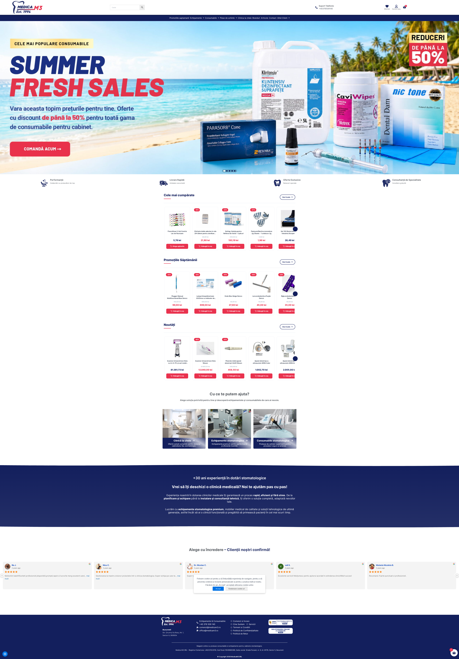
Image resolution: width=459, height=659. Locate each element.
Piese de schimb (227, 18)
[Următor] (295, 229)
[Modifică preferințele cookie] (5, 654)
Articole (264, 18)
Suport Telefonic (326, 6)
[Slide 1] (224, 171)
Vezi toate (286, 197)
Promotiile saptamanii (179, 18)
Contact (272, 18)
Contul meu (396, 9)
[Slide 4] (232, 171)
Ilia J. (14, 565)
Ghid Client (282, 18)
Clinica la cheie (244, 18)
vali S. (287, 565)
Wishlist (387, 9)
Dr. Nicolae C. (200, 565)
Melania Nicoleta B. (385, 565)
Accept (218, 589)
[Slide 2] (227, 171)
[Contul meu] (396, 6)
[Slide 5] (234, 171)
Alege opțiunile (178, 246)
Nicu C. (106, 565)
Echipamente (196, 18)
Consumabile (211, 18)
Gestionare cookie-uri (236, 589)
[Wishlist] (387, 6)
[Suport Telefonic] (316, 7)
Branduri (256, 18)
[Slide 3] (229, 171)
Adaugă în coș (206, 246)
